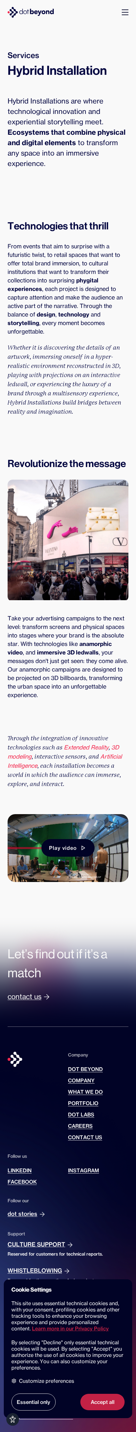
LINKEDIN (20, 1170)
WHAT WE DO (85, 1092)
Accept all (102, 1402)
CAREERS (80, 1126)
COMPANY (81, 1080)
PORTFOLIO (83, 1103)
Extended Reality (86, 747)
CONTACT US (85, 1137)
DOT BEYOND (85, 1069)
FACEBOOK (22, 1182)
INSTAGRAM (83, 1170)
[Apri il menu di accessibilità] (12, 1419)
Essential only (33, 1402)
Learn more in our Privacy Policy (70, 1328)
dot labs (81, 1114)
